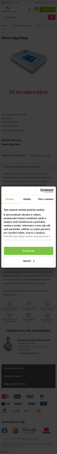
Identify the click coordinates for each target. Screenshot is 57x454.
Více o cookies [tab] (46, 199)
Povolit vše (28, 251)
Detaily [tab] (27, 199)
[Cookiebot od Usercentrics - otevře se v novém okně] (41, 191)
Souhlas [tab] (9, 199)
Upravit (27, 260)
